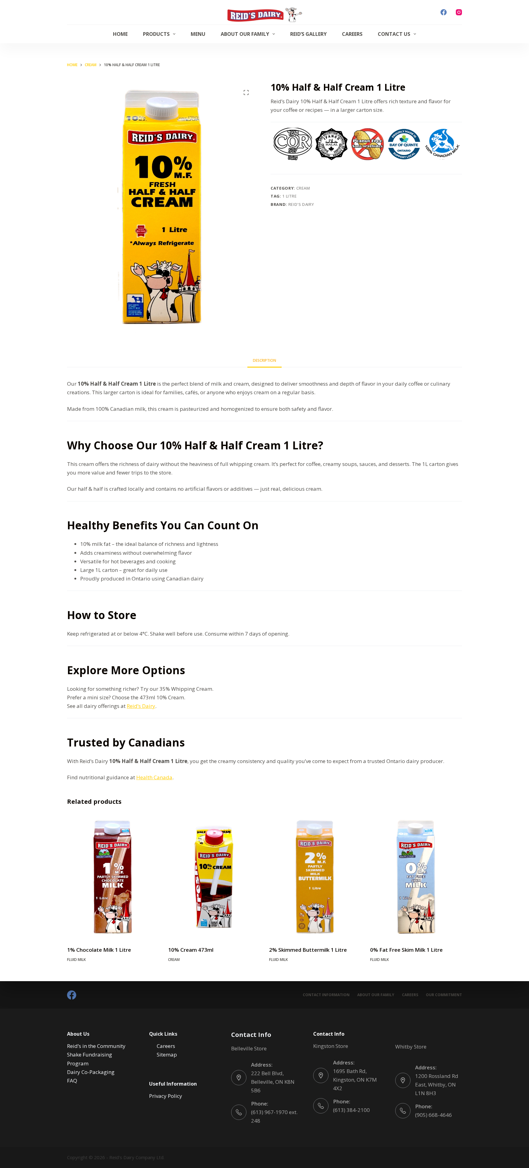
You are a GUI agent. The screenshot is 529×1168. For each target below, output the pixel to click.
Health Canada (154, 777)
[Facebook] (444, 12)
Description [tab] (264, 360)
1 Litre (289, 196)
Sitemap (167, 1054)
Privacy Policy (165, 1095)
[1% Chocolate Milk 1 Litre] (113, 876)
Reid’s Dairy (141, 705)
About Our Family (245, 34)
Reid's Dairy (301, 204)
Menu (198, 34)
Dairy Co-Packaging (90, 1071)
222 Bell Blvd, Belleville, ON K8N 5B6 (273, 1082)
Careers (352, 34)
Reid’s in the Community (96, 1045)
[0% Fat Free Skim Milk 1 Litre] (416, 876)
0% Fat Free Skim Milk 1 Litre (406, 949)
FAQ (72, 1080)
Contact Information (326, 994)
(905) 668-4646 (433, 1114)
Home (120, 34)
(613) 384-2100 (351, 1109)
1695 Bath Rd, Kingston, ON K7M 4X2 (355, 1080)
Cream (303, 188)
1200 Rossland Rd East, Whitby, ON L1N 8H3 (436, 1084)
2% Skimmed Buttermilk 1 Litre (308, 949)
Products (156, 34)
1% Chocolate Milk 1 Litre (99, 949)
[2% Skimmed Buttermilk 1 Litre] (315, 876)
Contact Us (394, 34)
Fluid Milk (76, 959)
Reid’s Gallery (308, 34)
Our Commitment (444, 994)
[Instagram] (459, 12)
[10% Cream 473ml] (214, 876)
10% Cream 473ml (190, 949)
